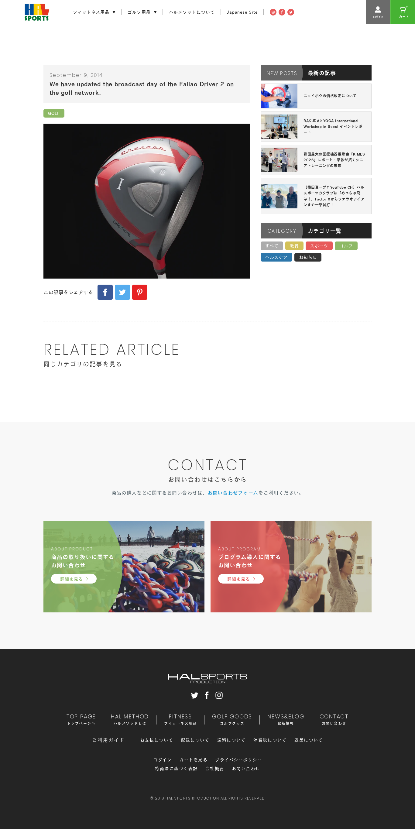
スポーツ (319, 246)
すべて (272, 246)
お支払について (156, 740)
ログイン (162, 760)
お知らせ (308, 257)
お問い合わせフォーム (233, 492)
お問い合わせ (246, 768)
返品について (308, 740)
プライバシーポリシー (238, 760)
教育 (294, 246)
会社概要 (214, 768)
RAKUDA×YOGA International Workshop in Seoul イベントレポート (333, 126)
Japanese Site (242, 12)
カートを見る (193, 760)
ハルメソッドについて (192, 12)
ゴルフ (346, 246)
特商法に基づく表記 (176, 768)
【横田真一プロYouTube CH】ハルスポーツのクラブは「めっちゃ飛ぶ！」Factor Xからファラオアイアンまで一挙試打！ (334, 196)
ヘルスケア (276, 257)
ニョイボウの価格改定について (330, 96)
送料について (231, 740)
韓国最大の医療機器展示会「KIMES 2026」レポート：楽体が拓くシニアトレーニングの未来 (334, 159)
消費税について (270, 740)
